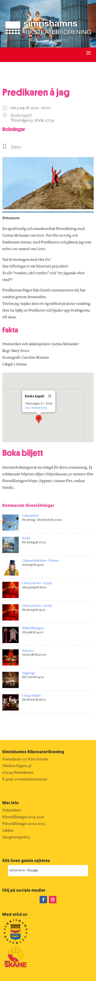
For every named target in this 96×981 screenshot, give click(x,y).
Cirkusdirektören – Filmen (40, 561)
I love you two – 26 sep (37, 606)
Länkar (8, 831)
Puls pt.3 (28, 651)
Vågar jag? (28, 673)
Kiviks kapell (20, 115)
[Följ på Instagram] (52, 899)
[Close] (49, 396)
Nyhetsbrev (11, 810)
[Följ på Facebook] (43, 899)
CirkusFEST (30, 516)
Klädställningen (33, 628)
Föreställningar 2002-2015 (23, 824)
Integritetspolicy (16, 837)
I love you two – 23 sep (37, 583)
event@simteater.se (31, 779)
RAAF (26, 538)
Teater (15, 147)
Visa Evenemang (36, 407)
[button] (39, 419)
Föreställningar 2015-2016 (23, 817)
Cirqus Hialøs (31, 696)
